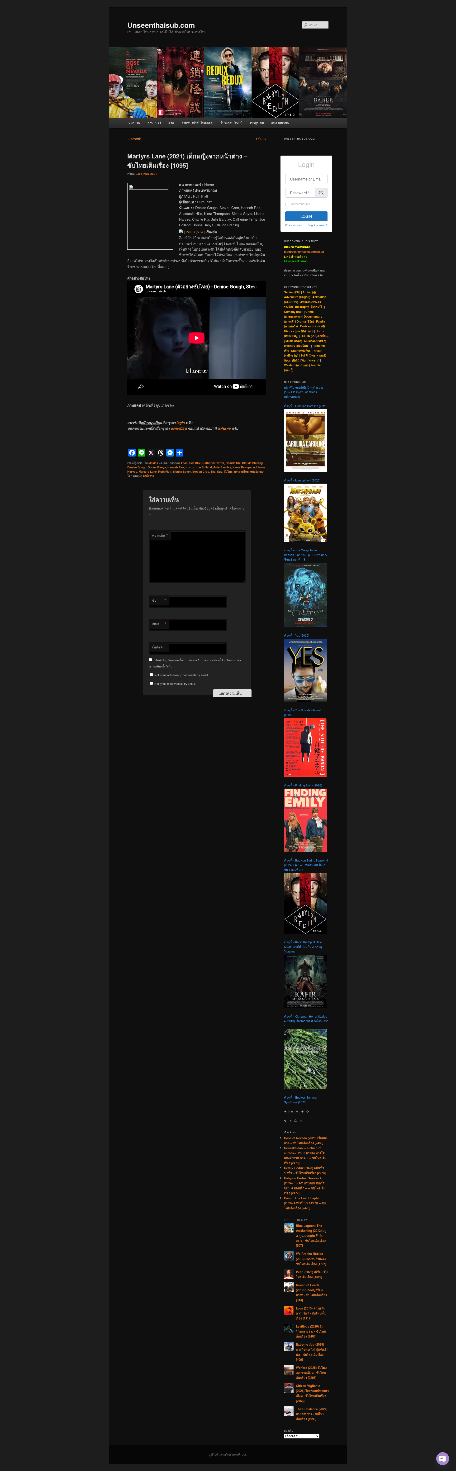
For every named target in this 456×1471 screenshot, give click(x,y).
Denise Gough (136, 467)
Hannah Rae (175, 467)
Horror (190, 467)
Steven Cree (200, 471)
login (180, 422)
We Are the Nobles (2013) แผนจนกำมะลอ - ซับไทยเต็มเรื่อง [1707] (312, 1258)
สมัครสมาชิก (280, 123)
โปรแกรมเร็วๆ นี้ (231, 123)
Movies (153, 463)
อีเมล (159, 624)
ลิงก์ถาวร (148, 476)
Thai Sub (216, 471)
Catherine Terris (213, 463)
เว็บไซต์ (157, 647)
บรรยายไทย (241, 471)
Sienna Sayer (182, 471)
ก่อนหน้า (134, 139)
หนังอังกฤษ (257, 471)
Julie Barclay (222, 467)
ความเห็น (160, 535)
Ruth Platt (164, 471)
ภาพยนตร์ (154, 123)
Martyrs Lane (148, 471)
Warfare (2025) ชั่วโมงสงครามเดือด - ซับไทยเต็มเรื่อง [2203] (311, 1372)
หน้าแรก (134, 123)
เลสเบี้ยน (322, 336)
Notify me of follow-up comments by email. (181, 675)
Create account (293, 225)
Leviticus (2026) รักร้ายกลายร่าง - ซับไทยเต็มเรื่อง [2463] (311, 1331)
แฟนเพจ (224, 428)
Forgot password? (318, 225)
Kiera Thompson (244, 467)
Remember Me (300, 204)
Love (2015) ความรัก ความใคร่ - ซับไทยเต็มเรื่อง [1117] (311, 1313)
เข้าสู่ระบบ (257, 123)
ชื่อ (159, 600)
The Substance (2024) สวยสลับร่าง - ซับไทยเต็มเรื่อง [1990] (311, 1414)
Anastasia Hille (190, 463)
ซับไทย (228, 471)
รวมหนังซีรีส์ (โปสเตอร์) (197, 123)
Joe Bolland (204, 467)
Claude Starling (252, 463)
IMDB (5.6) (194, 231)
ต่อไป (261, 139)
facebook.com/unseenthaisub (304, 251)
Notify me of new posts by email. (175, 683)
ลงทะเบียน (179, 428)
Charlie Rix (233, 463)
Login (306, 216)
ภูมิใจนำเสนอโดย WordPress (228, 1454)
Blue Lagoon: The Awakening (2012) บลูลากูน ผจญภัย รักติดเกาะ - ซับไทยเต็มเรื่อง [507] (311, 1235)
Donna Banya (157, 467)
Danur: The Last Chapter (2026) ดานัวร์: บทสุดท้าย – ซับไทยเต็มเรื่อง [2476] (305, 1203)
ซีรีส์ (171, 123)
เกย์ (314, 336)
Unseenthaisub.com (161, 25)
